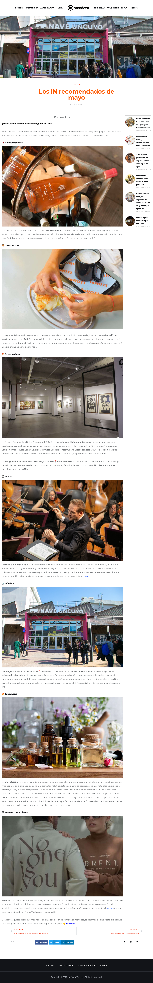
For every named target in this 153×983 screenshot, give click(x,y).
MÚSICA (60, 8)
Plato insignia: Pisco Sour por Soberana (142, 221)
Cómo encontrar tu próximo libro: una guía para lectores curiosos (143, 123)
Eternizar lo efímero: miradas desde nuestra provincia (143, 180)
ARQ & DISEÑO (113, 8)
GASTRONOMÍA (32, 8)
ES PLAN (124, 8)
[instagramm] (131, 942)
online (110, 908)
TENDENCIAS (99, 8)
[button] (41, 942)
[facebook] (124, 942)
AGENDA (134, 8)
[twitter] (137, 942)
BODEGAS (19, 8)
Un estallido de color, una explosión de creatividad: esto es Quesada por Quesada (143, 201)
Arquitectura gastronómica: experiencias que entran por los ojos (143, 161)
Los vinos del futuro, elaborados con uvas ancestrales (143, 141)
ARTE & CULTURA (47, 8)
